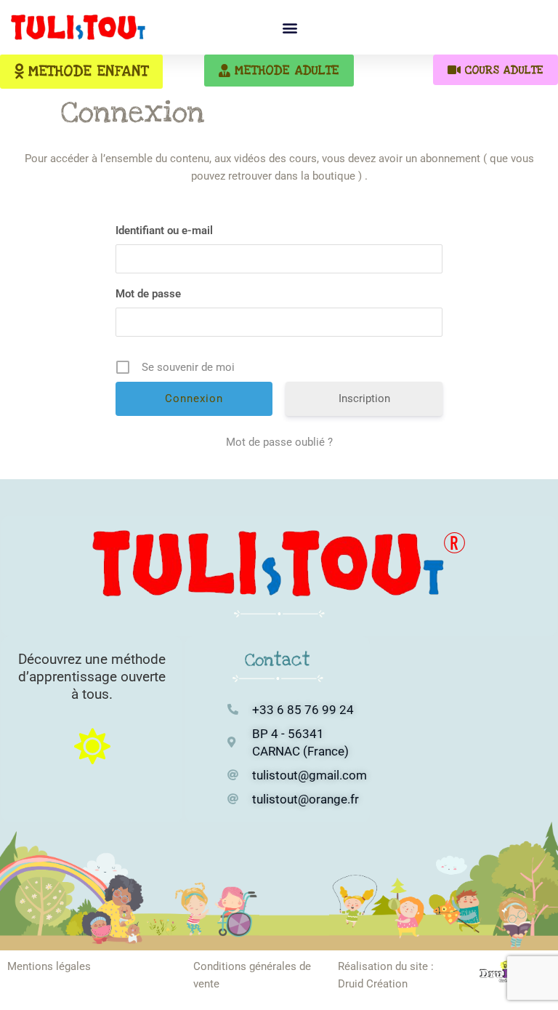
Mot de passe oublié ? (279, 442)
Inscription (364, 398)
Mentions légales (49, 966)
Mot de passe (148, 293)
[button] (290, 27)
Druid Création (373, 983)
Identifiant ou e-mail (164, 230)
